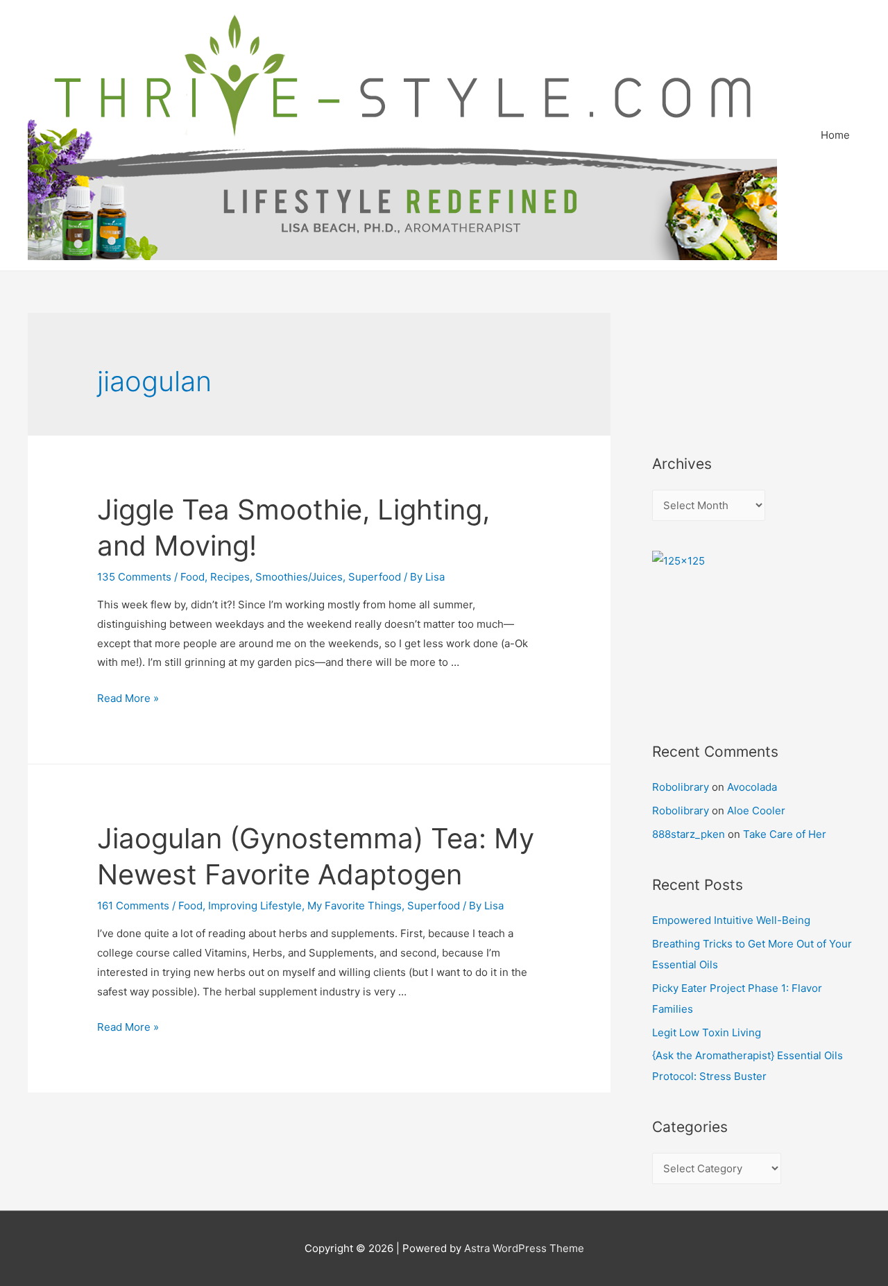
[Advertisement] (714, 365)
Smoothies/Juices (299, 576)
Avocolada (752, 787)
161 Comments (133, 905)
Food (192, 576)
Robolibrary (680, 787)
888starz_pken (688, 834)
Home (835, 135)
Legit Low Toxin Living (706, 1032)
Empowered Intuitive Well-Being (731, 920)
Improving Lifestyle (255, 905)
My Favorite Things (354, 905)
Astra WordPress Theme (524, 1248)
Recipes (230, 576)
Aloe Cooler (756, 810)
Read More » (128, 698)
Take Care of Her (784, 834)
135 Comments (134, 576)
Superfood (374, 576)
